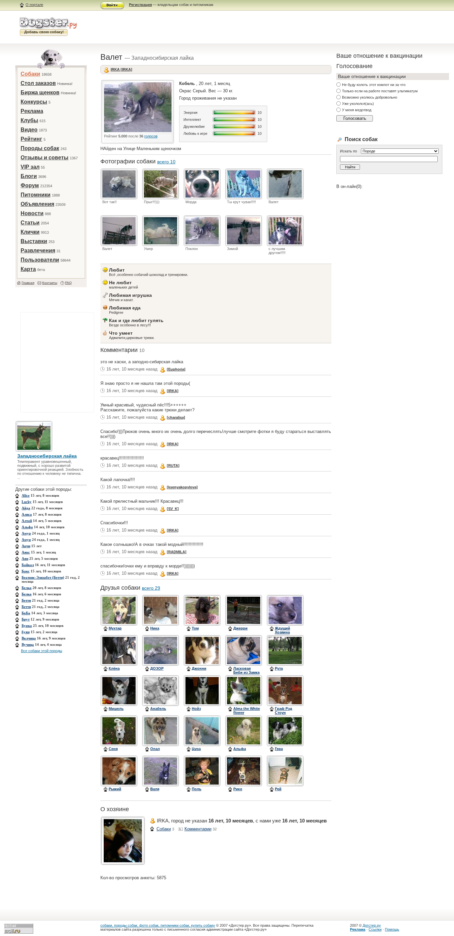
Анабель (158, 709)
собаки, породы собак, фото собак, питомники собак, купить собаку (157, 925)
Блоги (29, 176)
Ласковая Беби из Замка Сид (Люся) (246, 672)
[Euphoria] (176, 369)
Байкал (28, 565)
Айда (26, 508)
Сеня (113, 749)
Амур (26, 533)
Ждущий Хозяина (282, 630)
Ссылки (375, 929)
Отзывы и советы (44, 157)
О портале (34, 5)
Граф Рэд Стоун (283, 711)
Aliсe (26, 495)
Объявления (37, 204)
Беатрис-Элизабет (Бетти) (43, 577)
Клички (30, 232)
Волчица (29, 638)
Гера (279, 749)
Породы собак (40, 148)
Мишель (116, 709)
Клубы (29, 120)
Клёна (114, 668)
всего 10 (166, 161)
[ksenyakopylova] (182, 487)
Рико (237, 789)
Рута (279, 668)
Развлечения (38, 250)
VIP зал (30, 167)
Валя (154, 789)
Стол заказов (38, 83)
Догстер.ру (372, 925)
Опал (155, 749)
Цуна (196, 749)
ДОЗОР (157, 668)
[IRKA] (172, 391)
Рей (278, 789)
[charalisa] (176, 417)
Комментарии (197, 828)
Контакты (49, 283)
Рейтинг (31, 139)
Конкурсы (34, 102)
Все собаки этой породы (41, 651)
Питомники (36, 195)
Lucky (27, 502)
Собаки (30, 74)
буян (26, 632)
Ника (154, 628)
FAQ (68, 283)
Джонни (199, 668)
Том (195, 628)
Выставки (34, 241)
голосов (151, 136)
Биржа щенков (40, 92)
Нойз (196, 709)
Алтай (27, 521)
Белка (27, 588)
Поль (196, 789)
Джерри (240, 628)
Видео (29, 129)
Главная (28, 283)
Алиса (27, 514)
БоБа (26, 613)
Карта (28, 269)
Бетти (26, 600)
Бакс (26, 571)
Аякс (26, 552)
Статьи (30, 222)
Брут (26, 619)
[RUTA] (173, 466)
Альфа (27, 527)
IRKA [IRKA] (121, 69)
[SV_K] (173, 509)
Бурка (27, 626)
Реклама (32, 111)
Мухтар (115, 628)
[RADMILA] (176, 552)
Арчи (26, 546)
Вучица (28, 644)
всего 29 (151, 588)
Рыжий (115, 789)
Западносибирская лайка (47, 456)
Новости (32, 213)
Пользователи (40, 260)
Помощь (392, 929)
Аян (25, 558)
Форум (30, 185)
